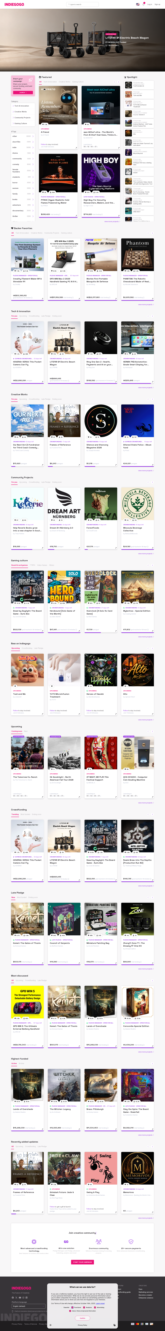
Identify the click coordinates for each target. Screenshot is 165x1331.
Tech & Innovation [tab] (50, 82)
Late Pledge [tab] (45, 316)
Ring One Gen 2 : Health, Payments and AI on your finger (99, 364)
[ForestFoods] (101, 504)
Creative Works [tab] (64, 82)
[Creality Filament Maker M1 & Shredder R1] (27, 254)
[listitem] (23, 136)
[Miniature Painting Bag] (101, 919)
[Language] (138, 4)
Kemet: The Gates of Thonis (27, 943)
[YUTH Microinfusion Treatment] (64, 670)
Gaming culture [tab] (66, 233)
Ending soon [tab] (57, 316)
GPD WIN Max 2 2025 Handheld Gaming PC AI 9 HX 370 (63, 281)
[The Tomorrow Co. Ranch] (27, 753)
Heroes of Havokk (95, 694)
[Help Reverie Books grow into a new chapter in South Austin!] (27, 504)
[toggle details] (77, 149)
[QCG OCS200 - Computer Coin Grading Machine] (137, 753)
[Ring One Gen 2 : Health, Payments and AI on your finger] (101, 337)
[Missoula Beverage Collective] (137, 504)
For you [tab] (14, 316)
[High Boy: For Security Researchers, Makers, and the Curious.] (101, 173)
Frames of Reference (60, 444)
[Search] (69, 4)
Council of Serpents (60, 943)
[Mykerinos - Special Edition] (137, 587)
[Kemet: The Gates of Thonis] (27, 919)
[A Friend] (58, 105)
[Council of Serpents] (64, 919)
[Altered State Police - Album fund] (137, 420)
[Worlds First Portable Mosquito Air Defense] (101, 254)
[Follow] (15, 686)
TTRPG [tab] (32, 565)
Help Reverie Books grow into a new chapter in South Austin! (27, 531)
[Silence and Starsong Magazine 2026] (101, 420)
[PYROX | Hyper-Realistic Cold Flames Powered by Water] (58, 173)
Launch (22, 92)
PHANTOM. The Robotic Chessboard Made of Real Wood (136, 281)
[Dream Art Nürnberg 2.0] (64, 504)
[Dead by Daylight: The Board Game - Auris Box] (27, 587)
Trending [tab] (15, 814)
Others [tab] (51, 565)
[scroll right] (118, 82)
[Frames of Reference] (64, 420)
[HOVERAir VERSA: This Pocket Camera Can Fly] (27, 337)
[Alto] (137, 670)
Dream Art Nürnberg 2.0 (61, 528)
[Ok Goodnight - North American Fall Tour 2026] (64, 753)
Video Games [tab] (42, 565)
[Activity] (143, 4)
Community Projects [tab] (51, 233)
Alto (125, 694)
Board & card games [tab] (19, 565)
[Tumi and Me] (27, 670)
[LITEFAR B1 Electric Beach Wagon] (64, 337)
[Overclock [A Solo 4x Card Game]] (101, 587)
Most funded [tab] (25, 814)
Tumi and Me (19, 694)
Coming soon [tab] (16, 731)
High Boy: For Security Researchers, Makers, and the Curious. (98, 203)
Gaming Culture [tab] (78, 82)
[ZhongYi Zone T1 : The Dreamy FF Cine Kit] (137, 919)
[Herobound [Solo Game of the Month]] (64, 587)
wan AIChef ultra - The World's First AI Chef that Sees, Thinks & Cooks (100, 135)
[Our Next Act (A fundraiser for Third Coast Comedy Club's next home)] (27, 420)
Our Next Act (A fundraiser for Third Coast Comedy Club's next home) (26, 447)
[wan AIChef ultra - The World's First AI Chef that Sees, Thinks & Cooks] (101, 105)
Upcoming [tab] (23, 316)
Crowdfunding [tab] (34, 316)
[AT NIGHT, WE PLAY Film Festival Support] (101, 753)
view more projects (111, 221)
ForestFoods (93, 528)
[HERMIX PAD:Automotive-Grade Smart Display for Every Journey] (137, 337)
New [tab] (26, 731)
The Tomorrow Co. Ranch (25, 777)
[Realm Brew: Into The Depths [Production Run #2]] (137, 836)
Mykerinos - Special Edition (136, 611)
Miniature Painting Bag (98, 943)
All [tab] (40, 82)
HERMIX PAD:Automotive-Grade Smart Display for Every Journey (135, 364)
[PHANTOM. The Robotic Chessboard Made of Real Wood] (137, 254)
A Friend (45, 132)
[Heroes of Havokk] (101, 670)
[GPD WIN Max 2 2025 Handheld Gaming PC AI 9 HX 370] (64, 254)
